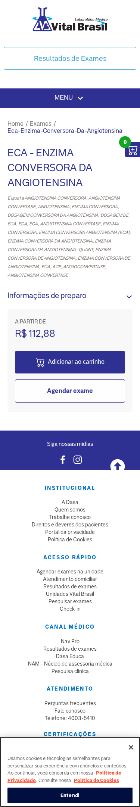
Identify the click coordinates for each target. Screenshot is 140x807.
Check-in (70, 609)
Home (15, 123)
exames (41, 123)
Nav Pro (70, 641)
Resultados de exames (70, 586)
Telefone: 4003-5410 (70, 718)
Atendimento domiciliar (70, 579)
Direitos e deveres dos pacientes (70, 525)
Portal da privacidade (70, 532)
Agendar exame (70, 390)
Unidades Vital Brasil (70, 594)
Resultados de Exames (70, 58)
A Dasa (70, 502)
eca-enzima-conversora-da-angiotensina (64, 130)
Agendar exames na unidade (70, 572)
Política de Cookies (70, 539)
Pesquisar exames (70, 601)
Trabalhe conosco (70, 517)
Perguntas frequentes (70, 703)
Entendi (70, 795)
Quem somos (70, 510)
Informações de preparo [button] (46, 295)
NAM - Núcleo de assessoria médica (70, 664)
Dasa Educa (70, 656)
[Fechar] (131, 747)
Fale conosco (70, 711)
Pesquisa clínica (70, 671)
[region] (70, 772)
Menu (65, 97)
